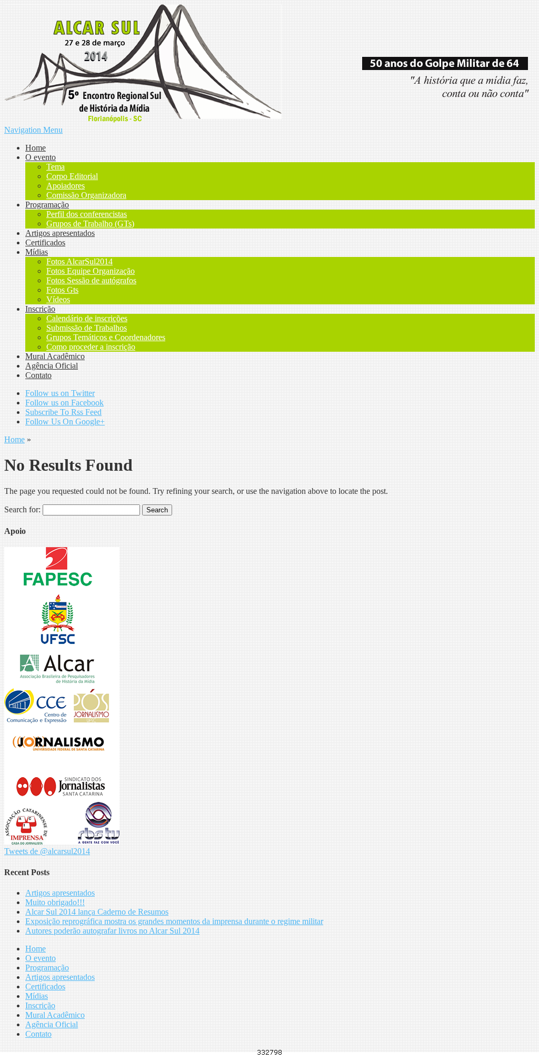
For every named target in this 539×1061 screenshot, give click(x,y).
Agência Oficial (51, 365)
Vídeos (58, 299)
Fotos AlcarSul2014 (79, 261)
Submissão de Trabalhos (86, 327)
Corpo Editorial (72, 176)
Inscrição (40, 308)
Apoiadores (65, 185)
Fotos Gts (62, 289)
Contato (38, 375)
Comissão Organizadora (86, 195)
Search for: (22, 509)
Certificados (45, 242)
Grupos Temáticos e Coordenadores (105, 337)
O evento (40, 157)
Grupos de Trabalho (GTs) (90, 223)
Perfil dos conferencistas (86, 214)
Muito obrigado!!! (55, 902)
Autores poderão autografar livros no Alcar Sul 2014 (112, 930)
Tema (55, 166)
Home (35, 147)
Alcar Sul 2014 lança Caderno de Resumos (96, 911)
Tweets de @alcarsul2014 (47, 851)
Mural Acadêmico (55, 356)
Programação (47, 204)
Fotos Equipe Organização (90, 270)
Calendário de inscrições (86, 318)
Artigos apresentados (60, 233)
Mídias (36, 251)
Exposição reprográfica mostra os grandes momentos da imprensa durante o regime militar (174, 921)
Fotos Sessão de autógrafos (91, 280)
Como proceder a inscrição (90, 346)
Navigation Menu (33, 129)
